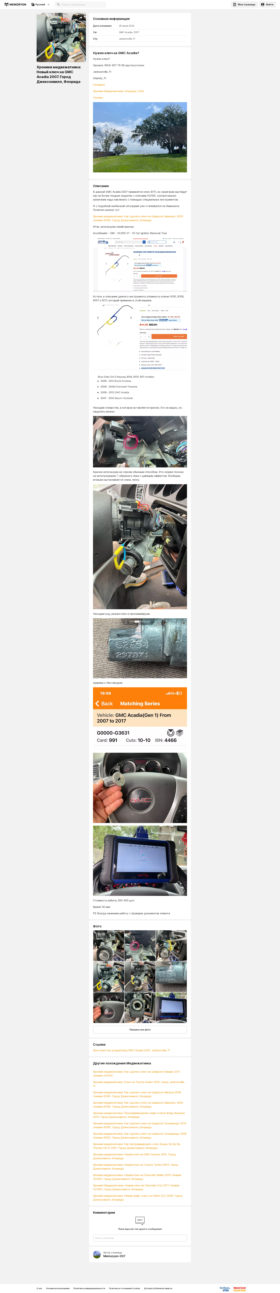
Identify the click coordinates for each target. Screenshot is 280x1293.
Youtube (98, 97)
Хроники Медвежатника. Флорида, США (118, 91)
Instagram (99, 84)
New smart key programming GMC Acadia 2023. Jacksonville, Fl (131, 1050)
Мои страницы (246, 4)
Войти (270, 4)
